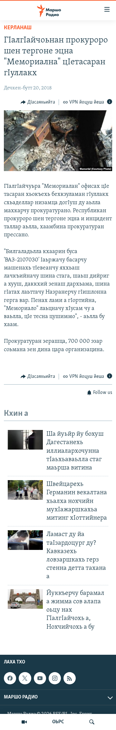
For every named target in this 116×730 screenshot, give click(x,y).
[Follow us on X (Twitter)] (25, 678)
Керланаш (18, 28)
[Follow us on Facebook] (10, 678)
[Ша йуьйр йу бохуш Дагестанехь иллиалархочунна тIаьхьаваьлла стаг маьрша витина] (25, 440)
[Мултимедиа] (24, 722)
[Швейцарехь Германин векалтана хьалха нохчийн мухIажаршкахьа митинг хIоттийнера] (25, 490)
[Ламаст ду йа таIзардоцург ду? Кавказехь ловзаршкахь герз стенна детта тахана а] (25, 540)
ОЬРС (58, 722)
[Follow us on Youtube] (40, 678)
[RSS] (69, 678)
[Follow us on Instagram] (55, 678)
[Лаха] (92, 722)
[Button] (38, 102)
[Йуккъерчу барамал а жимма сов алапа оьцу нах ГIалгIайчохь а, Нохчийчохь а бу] (25, 599)
